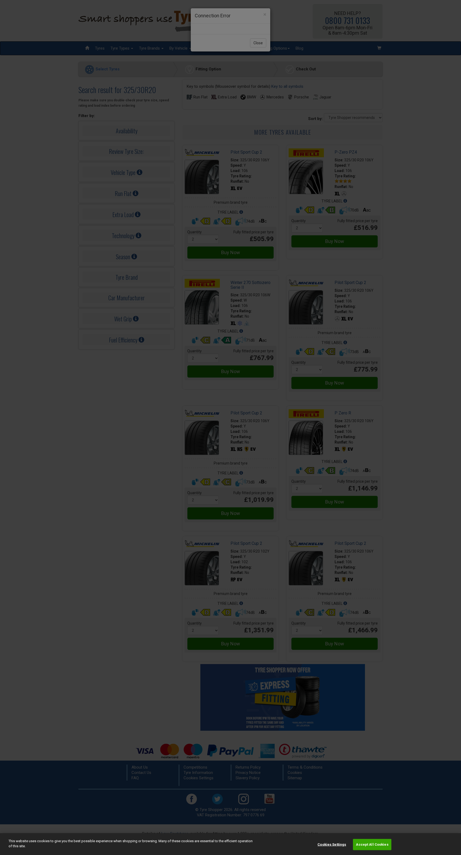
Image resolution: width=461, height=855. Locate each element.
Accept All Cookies (372, 844)
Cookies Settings (331, 844)
